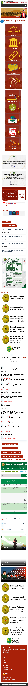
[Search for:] (8, 207)
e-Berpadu (6, 660)
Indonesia (7, 203)
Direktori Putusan (7, 659)
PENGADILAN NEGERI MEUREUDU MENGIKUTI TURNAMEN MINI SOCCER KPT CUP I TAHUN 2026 (13, 237)
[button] (25, 5)
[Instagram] (14, 213)
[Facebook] (10, 213)
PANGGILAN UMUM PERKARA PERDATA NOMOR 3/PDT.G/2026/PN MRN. (12, 251)
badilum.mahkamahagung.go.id (9, 438)
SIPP (5, 657)
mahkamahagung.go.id (7, 401)
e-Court (5, 662)
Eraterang (6, 667)
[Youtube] (17, 213)
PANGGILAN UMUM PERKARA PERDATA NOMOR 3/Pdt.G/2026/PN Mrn (12, 244)
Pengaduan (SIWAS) (8, 669)
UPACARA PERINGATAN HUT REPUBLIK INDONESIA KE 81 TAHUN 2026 (13, 230)
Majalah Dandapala (8, 670)
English (14, 203)
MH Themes (22, 684)
